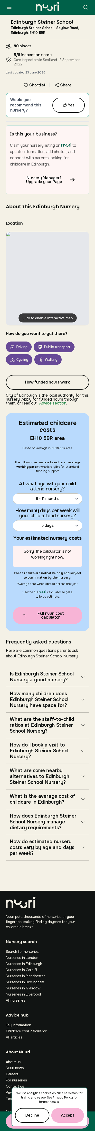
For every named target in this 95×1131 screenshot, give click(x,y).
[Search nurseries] (85, 7)
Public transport (57, 347)
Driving (22, 347)
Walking (51, 359)
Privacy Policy (63, 1098)
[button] (47, 278)
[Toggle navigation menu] (9, 7)
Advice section (52, 403)
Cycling (22, 359)
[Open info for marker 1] (47, 278)
